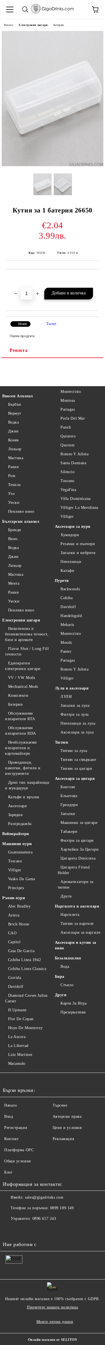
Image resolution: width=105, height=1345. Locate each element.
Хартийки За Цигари (79, 849)
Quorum (67, 445)
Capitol (14, 942)
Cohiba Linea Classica (27, 969)
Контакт (11, 1139)
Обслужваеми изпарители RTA (20, 716)
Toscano (15, 861)
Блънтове (68, 796)
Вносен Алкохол (17, 396)
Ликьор (15, 449)
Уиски (13, 502)
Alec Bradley (19, 906)
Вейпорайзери (15, 834)
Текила (14, 485)
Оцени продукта (22, 336)
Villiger (14, 870)
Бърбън (14, 404)
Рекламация (63, 1139)
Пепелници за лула (77, 723)
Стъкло (66, 985)
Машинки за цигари (79, 823)
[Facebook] (10, 1229)
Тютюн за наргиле (77, 923)
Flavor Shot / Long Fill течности (27, 651)
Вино (13, 539)
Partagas (67, 409)
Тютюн (61, 742)
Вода (64, 966)
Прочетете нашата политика (52, 1307)
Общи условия (17, 1161)
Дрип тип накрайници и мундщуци (27, 785)
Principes (16, 888)
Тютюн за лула (73, 751)
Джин (13, 431)
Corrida (14, 978)
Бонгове (67, 787)
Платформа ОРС (19, 1150)
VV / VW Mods (21, 678)
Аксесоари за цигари (75, 778)
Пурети (62, 581)
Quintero (68, 436)
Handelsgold (71, 616)
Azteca (14, 915)
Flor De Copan (21, 1019)
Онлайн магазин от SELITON (52, 1340)
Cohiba (66, 598)
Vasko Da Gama (21, 879)
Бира (59, 976)
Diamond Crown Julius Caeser (26, 998)
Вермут (14, 413)
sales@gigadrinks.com (44, 1197)
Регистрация (15, 1128)
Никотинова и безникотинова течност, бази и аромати (26, 634)
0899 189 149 (62, 1208)
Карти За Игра (73, 1003)
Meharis (67, 625)
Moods (66, 642)
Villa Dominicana (75, 499)
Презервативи (73, 1012)
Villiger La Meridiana (79, 507)
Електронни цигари (33, 24)
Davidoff (16, 986)
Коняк (13, 440)
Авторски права (67, 1116)
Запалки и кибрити (78, 553)
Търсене (60, 1105)
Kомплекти (18, 695)
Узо (11, 494)
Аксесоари (17, 806)
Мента (13, 583)
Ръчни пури (13, 898)
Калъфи (67, 571)
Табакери (68, 831)
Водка (13, 422)
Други (66, 896)
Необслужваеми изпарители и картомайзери (21, 748)
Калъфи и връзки (23, 797)
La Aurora (17, 1037)
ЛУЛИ (66, 697)
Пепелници (70, 562)
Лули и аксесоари (72, 688)
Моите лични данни (54, 1322)
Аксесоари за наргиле (80, 932)
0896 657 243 (44, 1218)
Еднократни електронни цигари (23, 666)
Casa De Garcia (21, 951)
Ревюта (18, 350)
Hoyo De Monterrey (25, 1028)
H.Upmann (17, 1010)
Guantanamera (20, 852)
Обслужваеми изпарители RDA (20, 731)
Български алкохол (20, 521)
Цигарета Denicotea (77, 858)
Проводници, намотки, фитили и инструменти (23, 768)
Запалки (67, 814)
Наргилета (69, 915)
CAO (12, 933)
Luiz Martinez (20, 1055)
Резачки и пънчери (77, 544)
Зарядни (15, 815)
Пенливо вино (21, 511)
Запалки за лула (74, 705)
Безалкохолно (68, 958)
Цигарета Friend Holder (74, 870)
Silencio (67, 472)
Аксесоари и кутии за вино (75, 945)
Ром (11, 476)
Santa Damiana (73, 463)
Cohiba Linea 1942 (24, 960)
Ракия (13, 467)
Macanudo (16, 1063)
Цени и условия (67, 1128)
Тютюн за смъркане (78, 760)
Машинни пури (17, 844)
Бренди (14, 530)
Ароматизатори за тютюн (76, 884)
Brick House (18, 924)
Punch (65, 427)
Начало (8, 24)
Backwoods (70, 589)
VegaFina (68, 490)
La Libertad (18, 1046)
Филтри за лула (74, 714)
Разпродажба (20, 824)
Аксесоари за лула (77, 732)
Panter (65, 651)
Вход (8, 1116)
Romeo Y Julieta (74, 454)
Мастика (15, 458)
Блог (8, 1172)
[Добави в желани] (95, 278)
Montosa (67, 400)
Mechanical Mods (23, 686)
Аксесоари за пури (73, 526)
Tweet (51, 324)
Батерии (58, 24)
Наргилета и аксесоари (77, 906)
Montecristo (70, 392)
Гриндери (69, 805)
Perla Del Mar (72, 418)
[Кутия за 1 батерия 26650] (52, 165)
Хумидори (69, 535)
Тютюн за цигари (76, 768)
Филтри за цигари (77, 840)
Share (22, 324)
